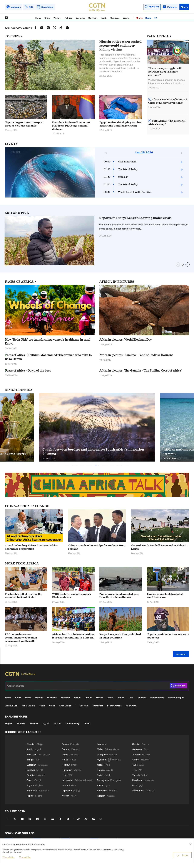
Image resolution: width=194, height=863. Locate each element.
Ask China (131, 705)
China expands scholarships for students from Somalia (96, 547)
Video (126, 18)
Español (21, 723)
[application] (50, 172)
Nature (99, 697)
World (57, 18)
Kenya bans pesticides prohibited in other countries (120, 636)
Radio (148, 18)
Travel (110, 697)
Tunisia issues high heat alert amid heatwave (165, 596)
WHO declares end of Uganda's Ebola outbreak (71, 596)
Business (80, 18)
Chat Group (65, 705)
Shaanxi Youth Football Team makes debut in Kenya (159, 547)
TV (155, 18)
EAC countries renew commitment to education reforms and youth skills (21, 637)
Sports (120, 697)
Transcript (98, 705)
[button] (86, 264)
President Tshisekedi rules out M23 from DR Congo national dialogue (71, 125)
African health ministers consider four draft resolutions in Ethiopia (73, 636)
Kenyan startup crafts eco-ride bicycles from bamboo (83, 454)
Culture (88, 697)
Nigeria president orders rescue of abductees (168, 636)
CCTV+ (87, 723)
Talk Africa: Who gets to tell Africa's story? (167, 122)
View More (181, 654)
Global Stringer (176, 697)
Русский (57, 723)
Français (34, 723)
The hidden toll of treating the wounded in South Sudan (23, 596)
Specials (84, 705)
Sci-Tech (92, 18)
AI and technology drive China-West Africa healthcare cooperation (31, 547)
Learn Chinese (114, 705)
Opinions (115, 18)
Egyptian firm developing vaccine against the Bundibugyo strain (120, 124)
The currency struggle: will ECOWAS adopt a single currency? (165, 71)
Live (140, 18)
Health (103, 18)
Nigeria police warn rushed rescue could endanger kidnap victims (120, 45)
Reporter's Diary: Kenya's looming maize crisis (135, 218)
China (47, 18)
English (8, 723)
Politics (68, 18)
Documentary (157, 697)
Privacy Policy (8, 857)
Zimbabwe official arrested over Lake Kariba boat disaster (119, 596)
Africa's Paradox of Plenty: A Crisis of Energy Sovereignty (167, 101)
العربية (46, 723)
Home (38, 18)
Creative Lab (11, 705)
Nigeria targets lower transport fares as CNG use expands (24, 124)
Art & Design (28, 705)
